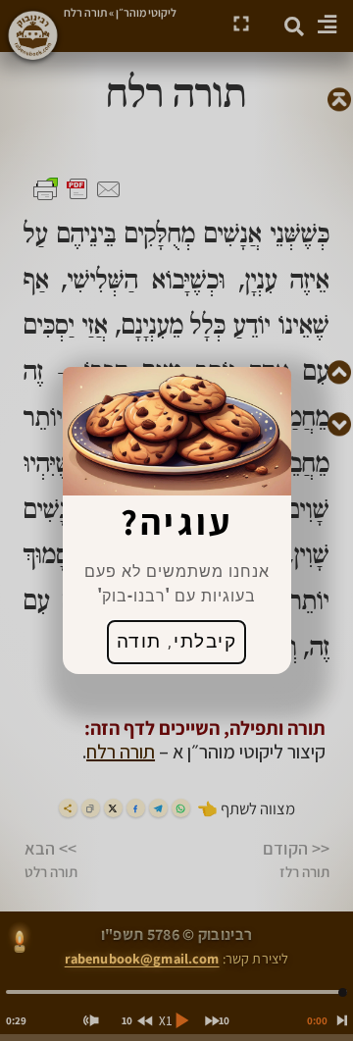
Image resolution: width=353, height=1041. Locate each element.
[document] (176, 520)
